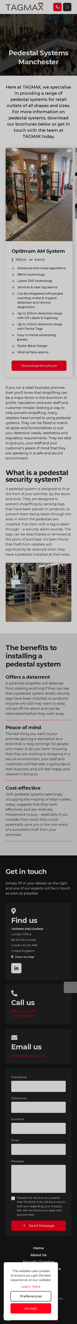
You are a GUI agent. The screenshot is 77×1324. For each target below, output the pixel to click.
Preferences (31, 1296)
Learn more (31, 1287)
